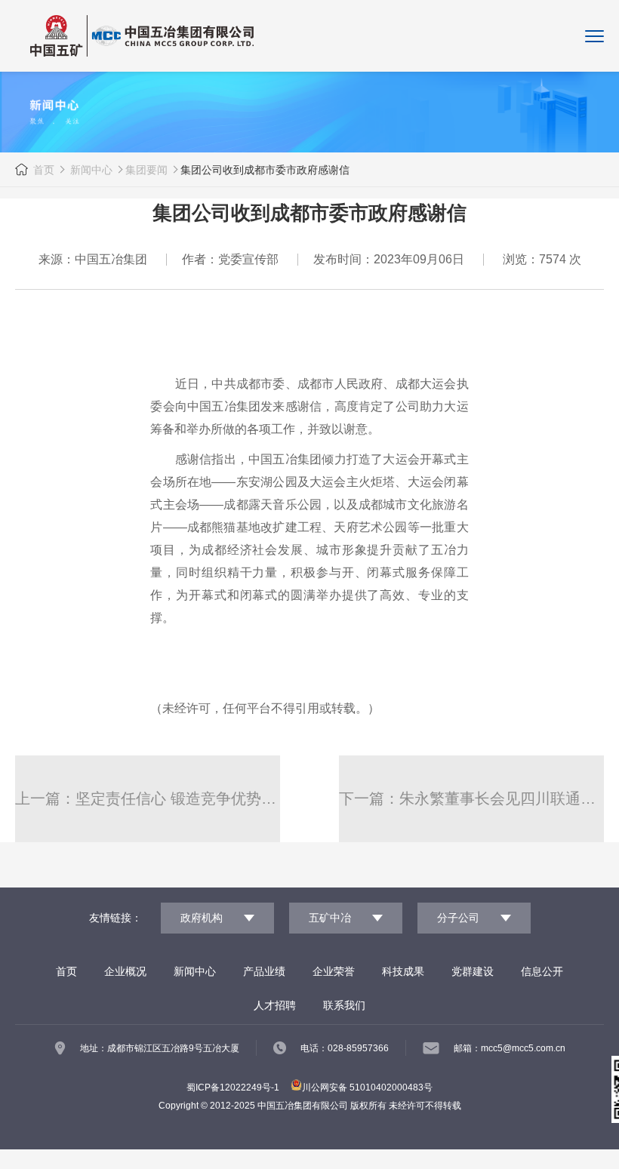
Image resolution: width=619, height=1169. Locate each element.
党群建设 (472, 971)
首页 (43, 170)
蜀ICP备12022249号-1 (232, 1087)
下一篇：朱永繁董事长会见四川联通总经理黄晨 (471, 798)
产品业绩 (264, 971)
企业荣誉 (334, 971)
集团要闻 (146, 170)
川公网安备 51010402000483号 (367, 1087)
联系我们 (344, 1005)
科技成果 (403, 971)
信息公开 (542, 971)
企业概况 (125, 971)
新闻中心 (89, 170)
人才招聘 (275, 1005)
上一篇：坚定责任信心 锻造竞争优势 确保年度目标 (147, 798)
